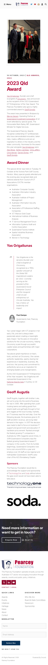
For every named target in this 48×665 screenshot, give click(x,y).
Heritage (5, 606)
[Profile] (42, 4)
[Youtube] (13, 582)
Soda (27, 473)
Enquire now (8, 538)
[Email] (39, 4)
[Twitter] (31, 4)
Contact (6, 587)
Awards (5, 597)
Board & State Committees (35, 600)
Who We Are (30, 597)
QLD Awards (33, 75)
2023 (9, 78)
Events (4, 600)
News (4, 609)
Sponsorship (30, 606)
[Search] (46, 4)
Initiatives (5, 603)
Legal (14, 587)
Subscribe (11, 643)
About (4, 612)
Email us (25, 540)
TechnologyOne (15, 473)
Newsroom (29, 603)
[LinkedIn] (9, 582)
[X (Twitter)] (4, 582)
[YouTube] (35, 4)
